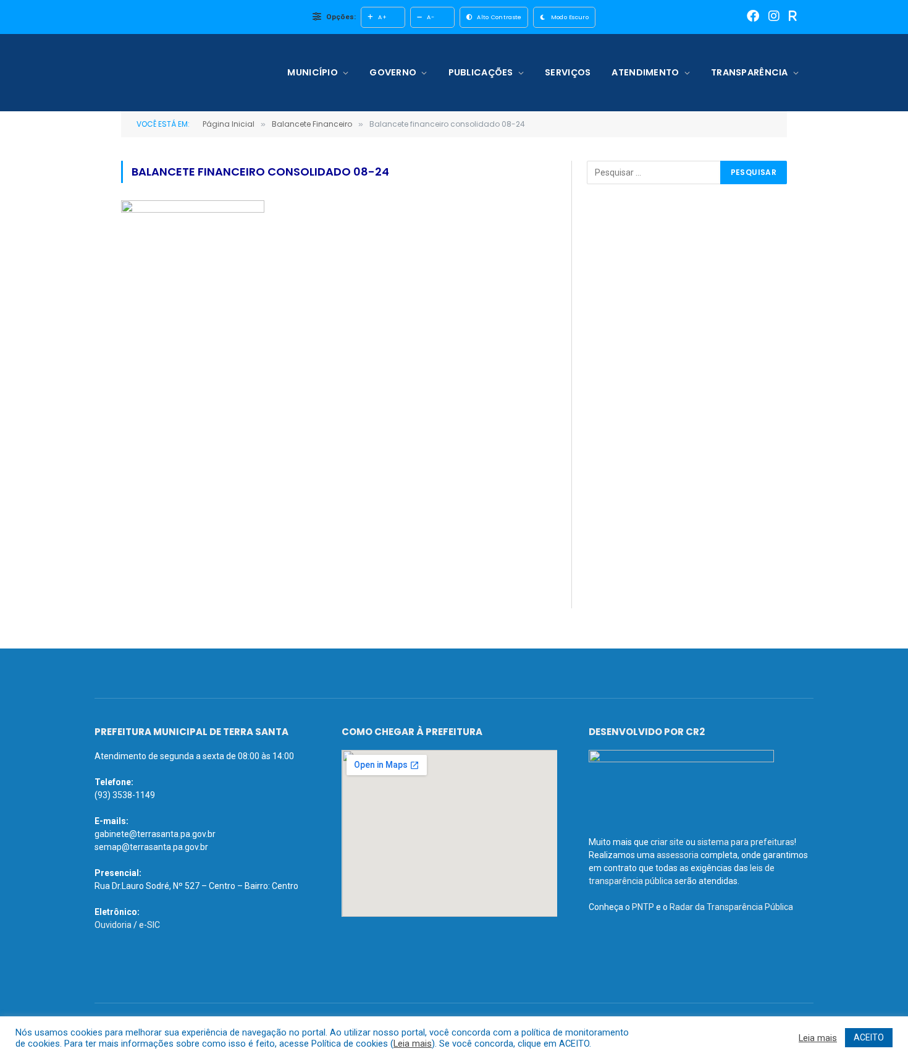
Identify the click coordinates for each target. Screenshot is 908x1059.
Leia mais (412, 1043)
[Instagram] (774, 17)
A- (430, 17)
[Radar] (793, 17)
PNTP (643, 907)
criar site (667, 842)
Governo (392, 72)
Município (312, 72)
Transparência (749, 72)
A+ (382, 17)
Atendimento (645, 72)
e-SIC (149, 925)
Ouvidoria (113, 925)
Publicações (480, 72)
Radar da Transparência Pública (731, 907)
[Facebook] (753, 17)
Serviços (568, 72)
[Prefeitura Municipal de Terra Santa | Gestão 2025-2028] (174, 72)
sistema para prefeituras (745, 842)
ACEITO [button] (869, 1037)
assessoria (678, 855)
